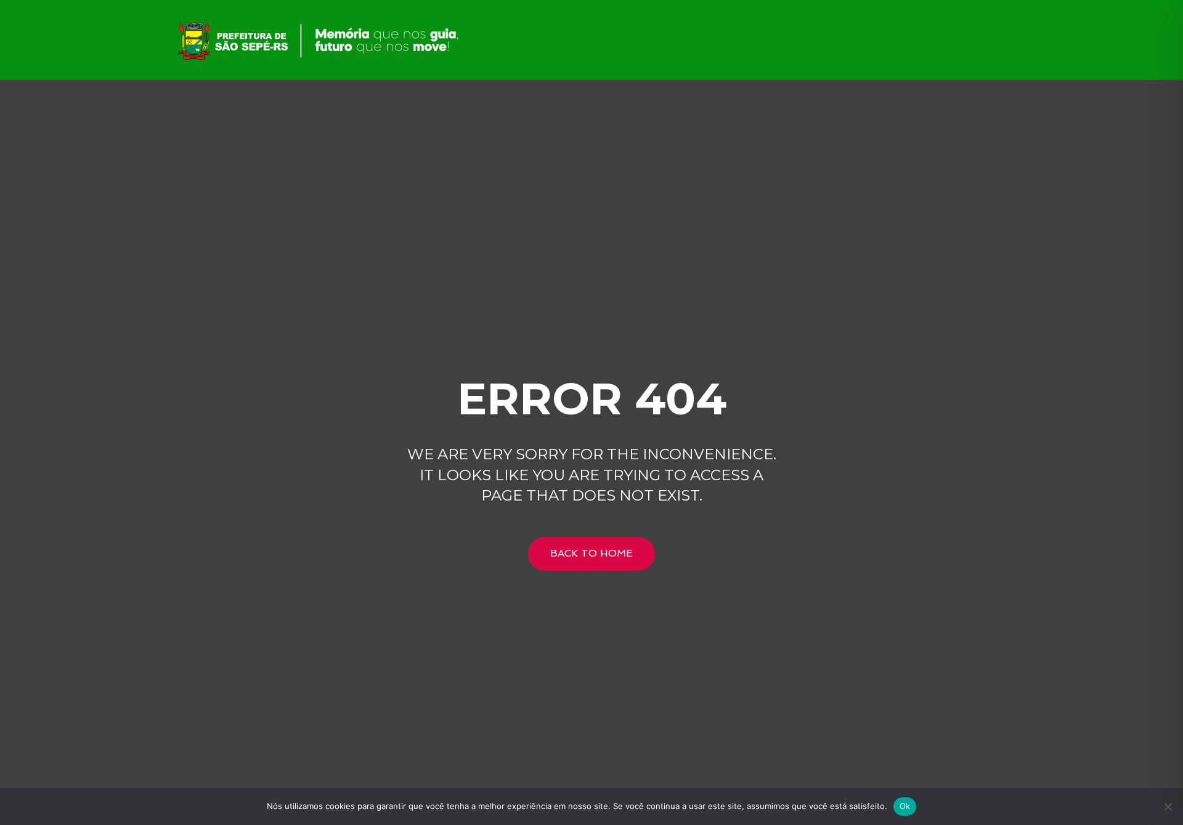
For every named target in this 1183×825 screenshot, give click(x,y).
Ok (905, 806)
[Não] (1167, 806)
